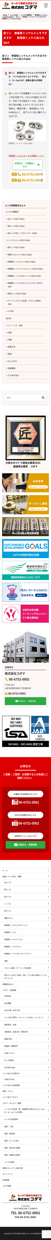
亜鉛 (6, 961)
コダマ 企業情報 (9, 990)
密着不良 (11, 346)
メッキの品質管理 (11, 1119)
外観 (10, 339)
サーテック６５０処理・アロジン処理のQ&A (24, 302)
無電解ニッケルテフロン (13, 939)
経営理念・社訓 (10, 1024)
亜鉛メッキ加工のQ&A (17, 293)
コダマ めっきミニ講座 (12, 1103)
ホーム (5, 870)
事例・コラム (8, 1091)
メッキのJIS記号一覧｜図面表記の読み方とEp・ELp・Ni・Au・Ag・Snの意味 (25, 1110)
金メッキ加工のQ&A (16, 218)
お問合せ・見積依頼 (27, 701)
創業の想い (8, 1039)
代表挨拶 (7, 996)
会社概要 (7, 1003)
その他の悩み (13, 375)
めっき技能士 (9, 1060)
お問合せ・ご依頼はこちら (24, 165)
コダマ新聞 (7, 1186)
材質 (10, 332)
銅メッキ (7, 911)
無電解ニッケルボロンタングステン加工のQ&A (25, 285)
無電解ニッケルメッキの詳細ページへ (26, 155)
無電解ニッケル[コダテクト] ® (15, 925)
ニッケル (7, 903)
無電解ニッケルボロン (12, 946)
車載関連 (11, 368)
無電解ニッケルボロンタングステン (18, 953)
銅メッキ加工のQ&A (16, 247)
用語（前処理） (10, 1133)
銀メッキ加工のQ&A (16, 226)
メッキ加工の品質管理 (11, 1085)
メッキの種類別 (12, 211)
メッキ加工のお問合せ (11, 1073)
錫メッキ (7, 896)
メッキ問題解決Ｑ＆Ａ (15, 205)
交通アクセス (9, 1053)
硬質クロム (8, 918)
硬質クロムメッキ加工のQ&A (20, 254)
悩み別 (8, 318)
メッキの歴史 (9, 1162)
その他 (10, 311)
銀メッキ (7, 889)
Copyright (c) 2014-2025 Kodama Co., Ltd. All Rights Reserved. (25, 1233)
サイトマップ (8, 1174)
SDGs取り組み (10, 1067)
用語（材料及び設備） (12, 1147)
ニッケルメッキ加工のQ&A (19, 240)
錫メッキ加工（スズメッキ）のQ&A (22, 233)
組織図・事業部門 (11, 1046)
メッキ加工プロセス (10, 1097)
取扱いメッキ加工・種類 (12, 876)
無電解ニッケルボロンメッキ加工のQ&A (24, 276)
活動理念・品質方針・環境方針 (16, 1031)
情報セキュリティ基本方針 (13, 1168)
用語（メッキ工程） (12, 1140)
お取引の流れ (9, 1079)
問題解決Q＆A (8, 984)
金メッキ (7, 882)
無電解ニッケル (10, 932)
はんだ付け (12, 361)
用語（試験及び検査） (12, 1155)
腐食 (10, 353)
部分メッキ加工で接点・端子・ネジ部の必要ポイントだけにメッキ (25, 976)
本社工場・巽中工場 (12, 1010)
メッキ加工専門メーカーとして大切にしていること (23, 1017)
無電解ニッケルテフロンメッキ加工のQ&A (25, 268)
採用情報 (6, 1180)
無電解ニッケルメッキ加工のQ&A (22, 261)
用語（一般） (9, 1126)
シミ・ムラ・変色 (15, 325)
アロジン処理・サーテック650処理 (18, 968)
